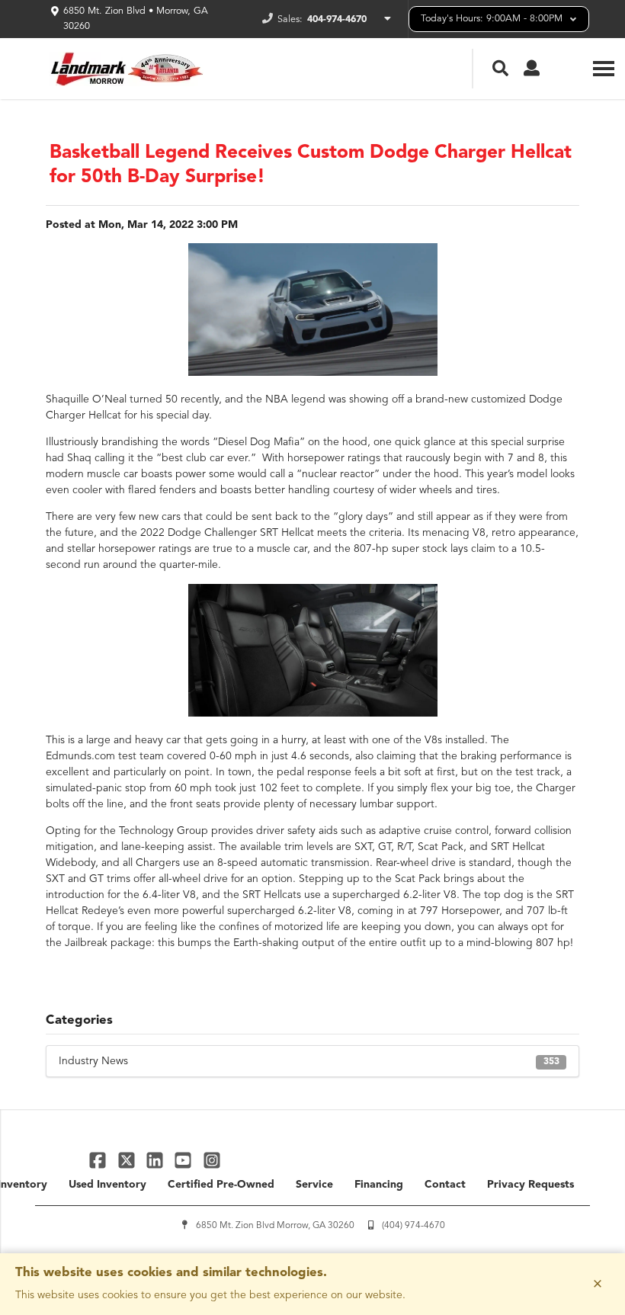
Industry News (309, 1061)
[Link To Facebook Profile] (99, 1159)
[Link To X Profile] (128, 1159)
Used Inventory (107, 1184)
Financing (378, 1184)
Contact (445, 1184)
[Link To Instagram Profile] (212, 1159)
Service (314, 1184)
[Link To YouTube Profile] (185, 1159)
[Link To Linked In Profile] (157, 1159)
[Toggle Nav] (603, 68)
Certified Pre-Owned (221, 1184)
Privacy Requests (530, 1184)
